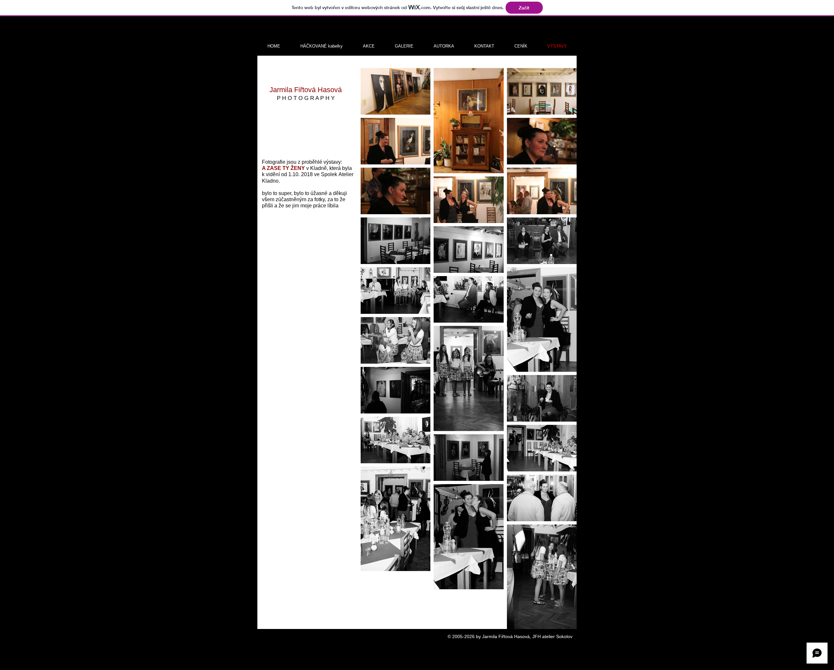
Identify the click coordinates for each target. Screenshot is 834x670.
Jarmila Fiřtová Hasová (305, 90)
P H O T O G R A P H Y (306, 98)
